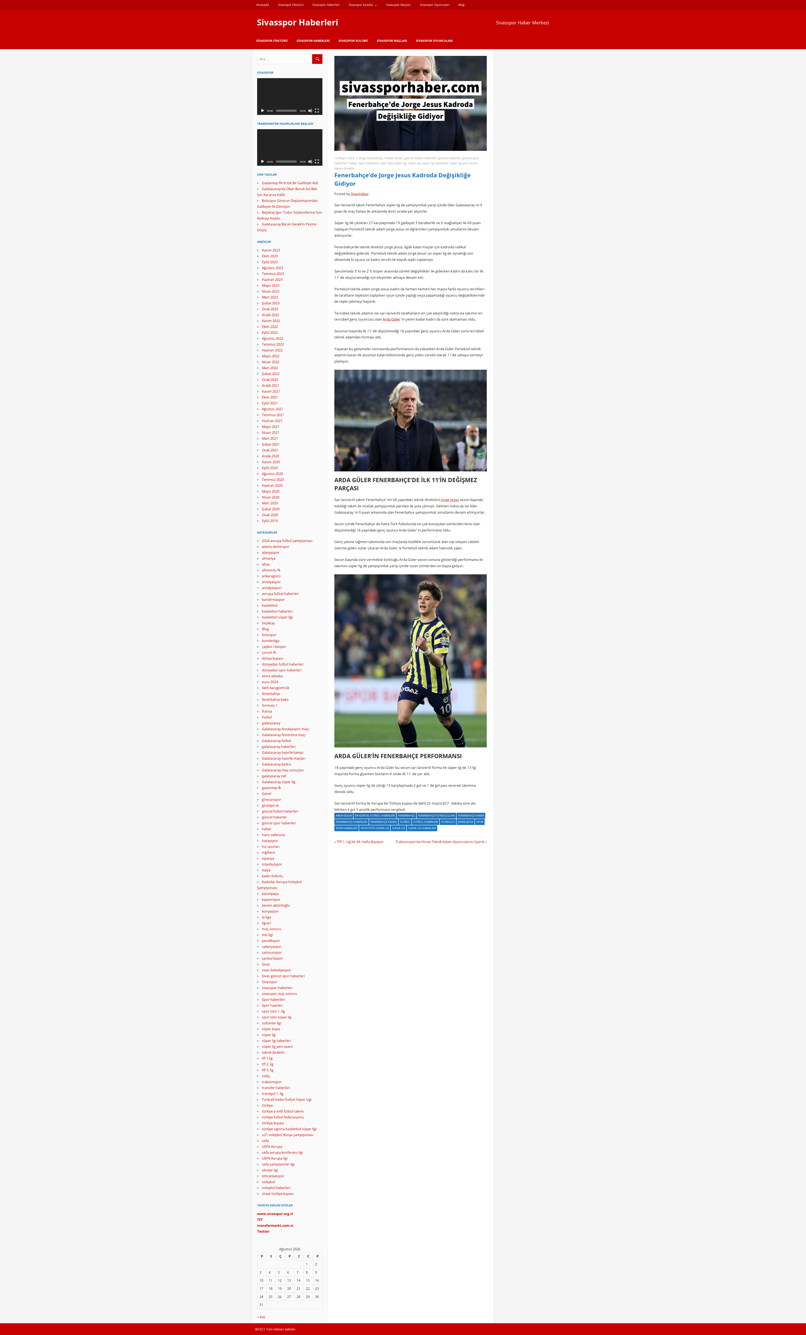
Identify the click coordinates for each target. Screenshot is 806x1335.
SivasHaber (360, 194)
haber (353, 163)
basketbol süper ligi (277, 617)
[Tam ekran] (317, 111)
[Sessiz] (310, 111)
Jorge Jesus (450, 499)
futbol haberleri (425, 822)
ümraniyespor (273, 1176)
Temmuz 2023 (273, 273)
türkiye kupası (273, 1123)
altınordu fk (271, 570)
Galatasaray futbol (276, 740)
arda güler (344, 815)
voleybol (268, 1182)
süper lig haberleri (435, 163)
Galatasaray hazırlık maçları (283, 758)
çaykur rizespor (274, 646)
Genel (399, 158)
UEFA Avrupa (272, 1146)
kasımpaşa (270, 893)
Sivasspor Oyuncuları (435, 5)
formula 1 (269, 705)
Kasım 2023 (271, 250)
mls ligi (267, 935)
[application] (289, 96)
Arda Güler (391, 319)
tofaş (266, 1076)
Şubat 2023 (271, 303)
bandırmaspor (273, 599)
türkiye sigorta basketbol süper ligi (289, 1129)
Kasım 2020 (271, 462)
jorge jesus (465, 822)
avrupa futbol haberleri (280, 593)
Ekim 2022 (270, 326)
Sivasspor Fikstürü (291, 5)
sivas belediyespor (276, 970)
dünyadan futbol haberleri (283, 664)
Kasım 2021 (271, 391)
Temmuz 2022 (273, 344)
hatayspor (270, 840)
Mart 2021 (270, 438)
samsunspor (272, 952)
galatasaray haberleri (279, 746)
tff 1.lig (267, 1058)
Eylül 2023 (270, 262)
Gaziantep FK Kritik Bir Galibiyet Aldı (290, 183)
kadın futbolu (272, 876)
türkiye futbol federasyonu (283, 1117)
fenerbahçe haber (471, 815)
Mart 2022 (270, 368)
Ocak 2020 (270, 515)
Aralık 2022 (270, 315)
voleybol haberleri (276, 1187)
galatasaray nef (274, 776)
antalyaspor (271, 582)
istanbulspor (272, 864)
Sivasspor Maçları (398, 5)
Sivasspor (269, 982)
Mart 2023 (270, 297)
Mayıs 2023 (270, 285)
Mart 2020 (270, 503)
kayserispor (271, 899)
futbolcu (448, 822)
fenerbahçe (375, 158)
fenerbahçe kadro (383, 822)
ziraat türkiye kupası (278, 1193)
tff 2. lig (267, 1064)
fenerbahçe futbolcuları (436, 815)
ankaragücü (271, 576)
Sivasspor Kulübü (361, 5)
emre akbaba (272, 676)
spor (479, 822)
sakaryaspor (271, 946)
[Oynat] (262, 111)
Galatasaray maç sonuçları (283, 770)
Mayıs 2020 (270, 491)
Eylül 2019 (270, 520)
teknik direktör (344, 168)
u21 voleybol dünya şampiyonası (287, 1134)
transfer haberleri (276, 1087)
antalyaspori (272, 587)
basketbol (269, 605)
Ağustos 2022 (272, 338)
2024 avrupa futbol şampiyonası (287, 540)
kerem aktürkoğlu (276, 905)
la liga (266, 917)
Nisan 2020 (270, 497)
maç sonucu (271, 929)
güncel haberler (449, 158)
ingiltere (268, 852)
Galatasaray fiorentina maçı (284, 735)
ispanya (268, 858)
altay (266, 564)
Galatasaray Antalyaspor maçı (285, 729)
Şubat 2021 (271, 444)
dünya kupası (272, 658)
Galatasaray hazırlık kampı (282, 752)
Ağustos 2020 (272, 473)
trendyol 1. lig (272, 1093)
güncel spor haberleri (279, 823)
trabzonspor (272, 1082)
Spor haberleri (369, 163)
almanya (268, 558)
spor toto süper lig (393, 163)
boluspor (269, 635)
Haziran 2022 (272, 350)
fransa (267, 711)
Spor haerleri (272, 1005)
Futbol (388, 158)
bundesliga (270, 640)
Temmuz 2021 (273, 415)
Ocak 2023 (270, 309)
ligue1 (266, 923)
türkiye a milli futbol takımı (283, 1111)
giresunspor (271, 799)
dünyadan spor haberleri (281, 670)
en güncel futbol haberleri (375, 815)
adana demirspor (275, 546)
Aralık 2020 (270, 456)
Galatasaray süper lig (278, 782)
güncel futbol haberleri (420, 158)
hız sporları (271, 846)
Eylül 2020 (270, 468)
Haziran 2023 (272, 279)
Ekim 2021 (270, 397)
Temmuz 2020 (273, 479)
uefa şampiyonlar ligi (278, 1164)
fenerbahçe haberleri (351, 822)
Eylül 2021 (270, 403)
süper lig (414, 163)
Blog (461, 5)
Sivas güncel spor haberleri (283, 976)
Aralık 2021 (270, 385)
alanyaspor (271, 552)
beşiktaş (268, 623)
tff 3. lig (267, 1070)
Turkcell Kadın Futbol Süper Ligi (286, 1099)
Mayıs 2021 (270, 426)
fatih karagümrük (275, 687)
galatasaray (271, 723)
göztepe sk (270, 805)
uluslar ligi (270, 1170)
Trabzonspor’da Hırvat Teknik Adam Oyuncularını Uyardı (439, 841)
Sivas (266, 964)
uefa (265, 1140)
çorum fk (269, 652)
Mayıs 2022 (270, 356)
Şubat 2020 (271, 509)
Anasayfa (262, 5)
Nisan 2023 (270, 291)
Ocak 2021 (270, 450)
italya (266, 870)
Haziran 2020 (272, 485)
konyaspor (270, 911)
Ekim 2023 (270, 256)
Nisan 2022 (270, 362)
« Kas (261, 1317)
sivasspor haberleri (277, 987)
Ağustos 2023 (272, 268)
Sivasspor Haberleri (326, 5)
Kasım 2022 (271, 320)
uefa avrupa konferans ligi (282, 1152)
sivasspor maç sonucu (279, 993)
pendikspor (271, 940)
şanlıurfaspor (272, 958)
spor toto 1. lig (273, 1011)
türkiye (267, 1105)
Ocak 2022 (270, 379)
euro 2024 (270, 682)
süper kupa (271, 1029)
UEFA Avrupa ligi (275, 1158)
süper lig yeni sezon (463, 163)
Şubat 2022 (271, 373)
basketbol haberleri (277, 611)
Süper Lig (398, 828)
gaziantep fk (271, 787)
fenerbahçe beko (275, 699)
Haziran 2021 (272, 420)
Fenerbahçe (406, 815)
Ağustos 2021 (272, 409)
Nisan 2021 (270, 432)
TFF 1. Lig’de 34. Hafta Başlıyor (360, 841)
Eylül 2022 (270, 332)
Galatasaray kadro (276, 764)
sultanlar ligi (271, 1023)
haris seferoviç (273, 835)
